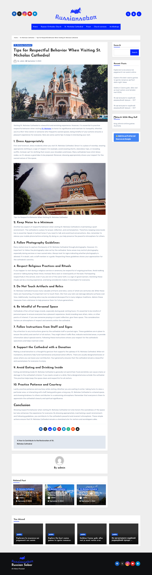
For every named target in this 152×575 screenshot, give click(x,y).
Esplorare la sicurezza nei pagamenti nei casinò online (27, 540)
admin (22, 61)
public (19, 534)
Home (35, 27)
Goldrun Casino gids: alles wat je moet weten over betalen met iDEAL (126, 90)
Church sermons (100, 27)
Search (117, 45)
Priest (88, 27)
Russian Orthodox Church (51, 27)
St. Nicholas (46, 128)
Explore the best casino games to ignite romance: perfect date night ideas (126, 80)
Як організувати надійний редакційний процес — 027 (124, 540)
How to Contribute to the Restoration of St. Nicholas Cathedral (27, 495)
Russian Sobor (22, 565)
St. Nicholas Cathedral (74, 27)
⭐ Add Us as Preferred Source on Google (125, 137)
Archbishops (114, 27)
